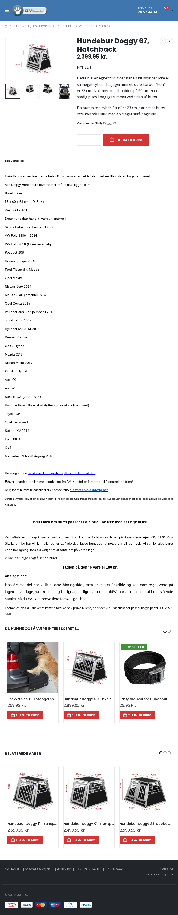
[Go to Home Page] (6, 26)
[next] (170, 41)
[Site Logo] (29, 10)
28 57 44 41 (148, 12)
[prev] (163, 41)
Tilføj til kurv (129, 140)
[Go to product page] (34, 667)
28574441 (116, 869)
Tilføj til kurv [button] (28, 715)
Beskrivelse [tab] (14, 161)
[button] (8, 10)
